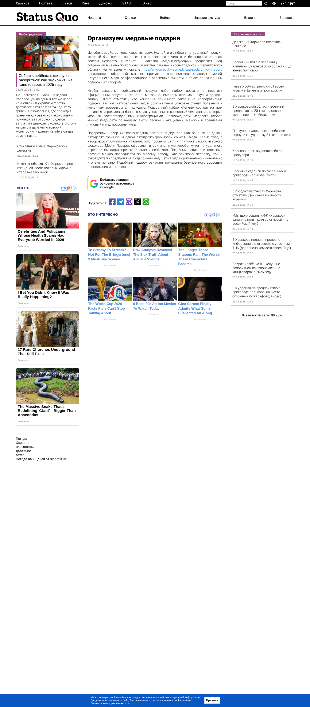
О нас (147, 3)
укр (283, 3)
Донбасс (106, 3)
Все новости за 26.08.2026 (262, 315)
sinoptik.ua (58, 459)
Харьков (22, 3)
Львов (67, 3)
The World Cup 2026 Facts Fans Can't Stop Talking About (106, 308)
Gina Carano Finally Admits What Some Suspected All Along (195, 308)
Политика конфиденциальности (109, 703)
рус (292, 3)
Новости (94, 18)
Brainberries (110, 265)
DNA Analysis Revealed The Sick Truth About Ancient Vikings (152, 254)
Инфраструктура (207, 18)
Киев (85, 3)
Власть (249, 18)
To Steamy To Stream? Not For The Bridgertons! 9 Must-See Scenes (109, 254)
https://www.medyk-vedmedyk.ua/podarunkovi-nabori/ (182, 69)
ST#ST (127, 3)
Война (165, 18)
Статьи (130, 18)
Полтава (46, 3)
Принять (212, 700)
